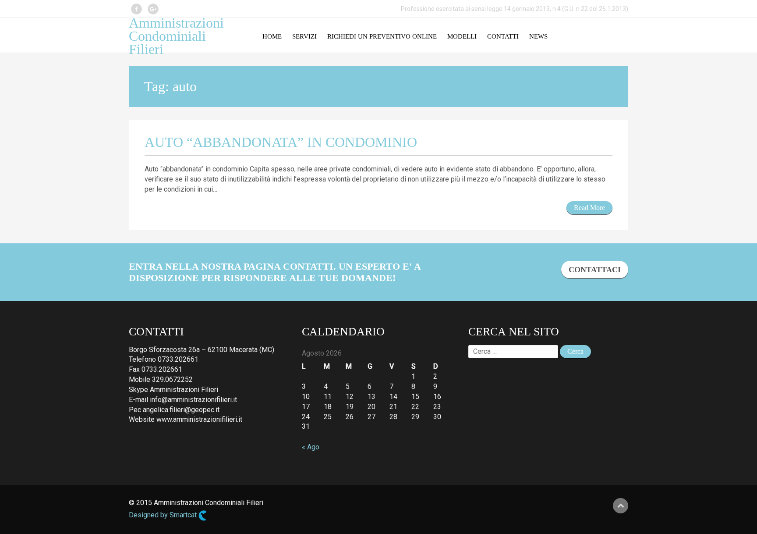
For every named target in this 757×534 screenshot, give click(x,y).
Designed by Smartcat (163, 515)
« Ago (310, 447)
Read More (589, 207)
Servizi (304, 36)
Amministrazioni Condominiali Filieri (176, 36)
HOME (272, 36)
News (538, 36)
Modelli (462, 36)
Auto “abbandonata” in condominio (281, 142)
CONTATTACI (595, 269)
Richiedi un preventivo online (382, 36)
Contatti (503, 36)
